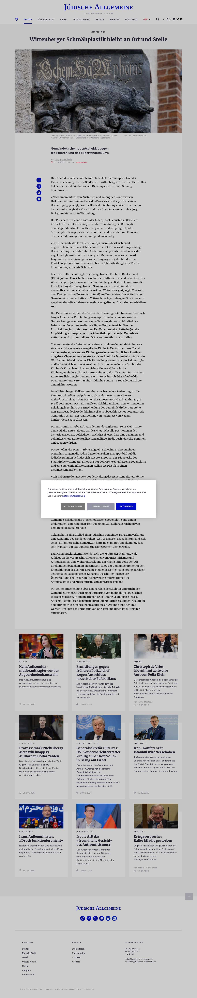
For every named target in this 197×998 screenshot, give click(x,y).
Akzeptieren (126, 506)
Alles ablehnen (73, 506)
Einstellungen (101, 506)
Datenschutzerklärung (73, 495)
